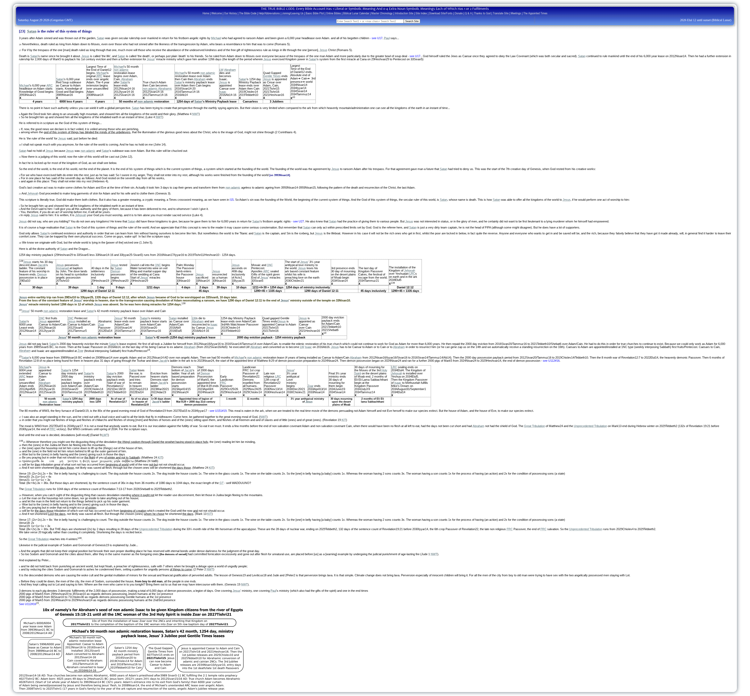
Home (206, 13)
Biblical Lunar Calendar (356, 13)
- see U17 (376, 38)
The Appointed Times (535, 13)
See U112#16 (27, 604)
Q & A (468, 13)
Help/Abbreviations (269, 13)
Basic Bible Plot (315, 13)
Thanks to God (482, 13)
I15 (232, 199)
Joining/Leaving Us (293, 13)
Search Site (412, 21)
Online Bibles (333, 13)
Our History (230, 13)
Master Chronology (382, 13)
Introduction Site (404, 13)
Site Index (421, 13)
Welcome (216, 13)
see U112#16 (551, 360)
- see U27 (297, 221)
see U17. (415, 56)
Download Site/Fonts (441, 13)
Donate (459, 13)
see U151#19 (218, 410)
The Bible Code (247, 13)
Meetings (516, 13)
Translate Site (501, 13)
